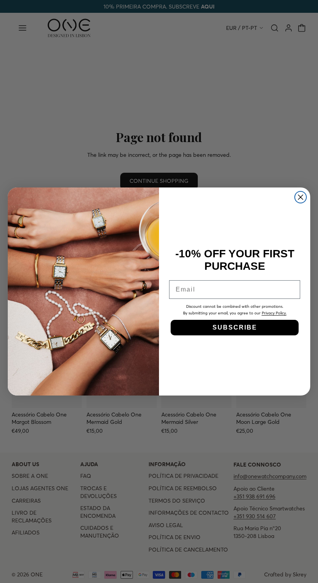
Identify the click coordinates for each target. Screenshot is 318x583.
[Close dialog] (300, 197)
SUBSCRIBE (235, 327)
